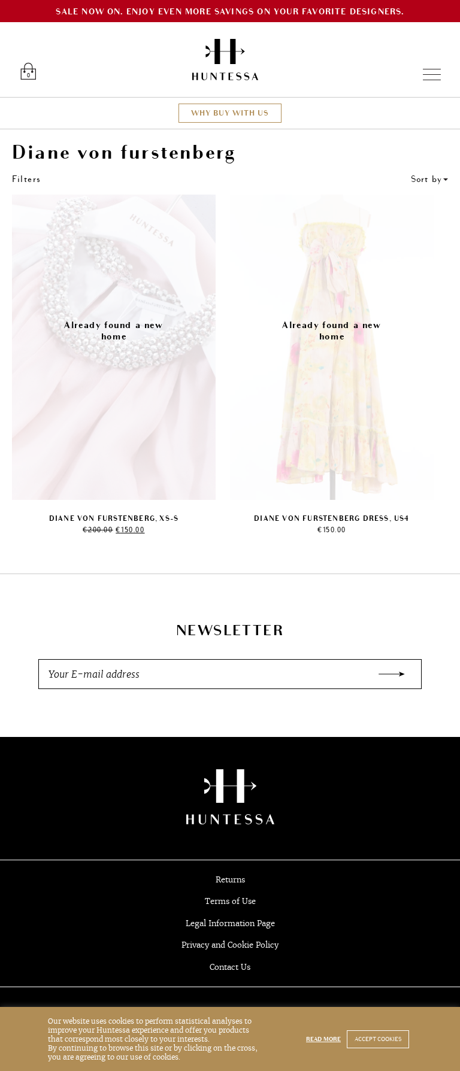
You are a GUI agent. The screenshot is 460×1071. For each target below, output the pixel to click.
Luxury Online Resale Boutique (225, 59)
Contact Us (230, 967)
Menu (427, 74)
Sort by (426, 179)
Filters (26, 179)
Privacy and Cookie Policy (230, 945)
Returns (230, 880)
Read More (323, 1039)
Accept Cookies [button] (378, 1039)
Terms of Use (230, 901)
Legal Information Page (230, 923)
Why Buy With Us (230, 113)
